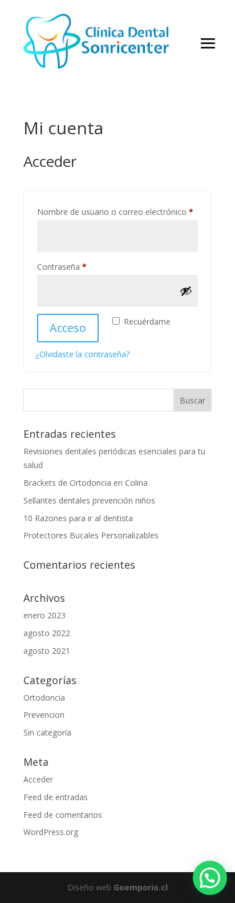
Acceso (68, 327)
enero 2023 (44, 615)
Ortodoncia (44, 697)
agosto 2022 (46, 633)
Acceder (38, 779)
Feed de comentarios (62, 814)
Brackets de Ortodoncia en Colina (85, 482)
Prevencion (43, 714)
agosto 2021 (46, 650)
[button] (210, 878)
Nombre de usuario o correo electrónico (117, 211)
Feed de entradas (55, 797)
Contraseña (82, 266)
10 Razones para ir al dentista (78, 518)
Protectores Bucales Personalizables (91, 535)
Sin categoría (47, 732)
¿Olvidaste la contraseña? (82, 354)
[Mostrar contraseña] (186, 291)
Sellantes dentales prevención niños (89, 500)
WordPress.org (50, 831)
